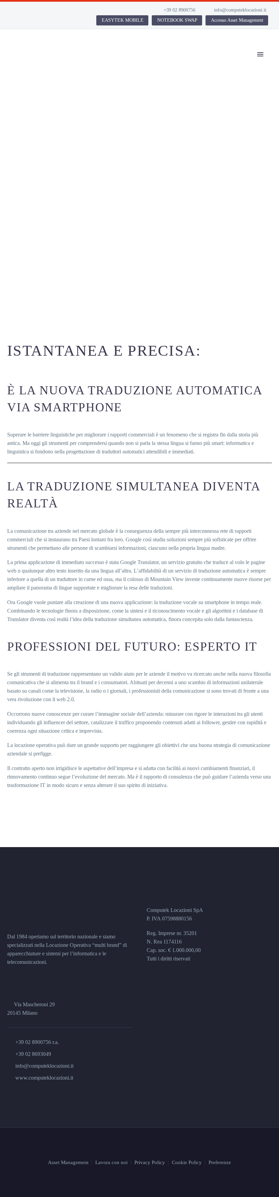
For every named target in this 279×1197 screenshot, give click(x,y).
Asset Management (68, 1162)
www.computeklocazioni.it (44, 1078)
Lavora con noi (111, 1162)
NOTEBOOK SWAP (177, 20)
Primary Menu (260, 54)
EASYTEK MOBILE (123, 20)
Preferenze (220, 1162)
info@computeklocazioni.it (240, 10)
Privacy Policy (149, 1162)
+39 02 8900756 (179, 10)
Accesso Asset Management (237, 20)
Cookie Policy (187, 1162)
